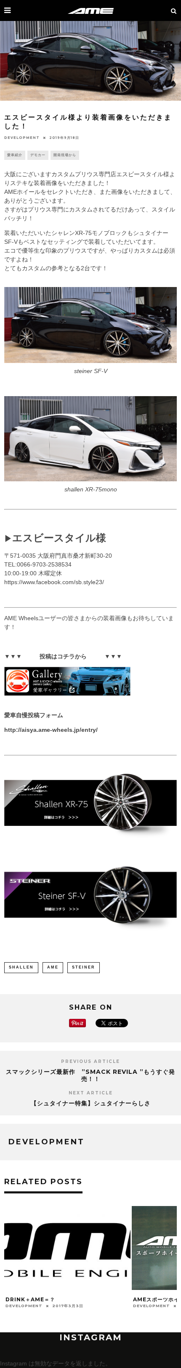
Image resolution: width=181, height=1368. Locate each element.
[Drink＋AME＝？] (67, 1287)
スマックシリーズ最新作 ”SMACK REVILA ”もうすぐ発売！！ (90, 1075)
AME (53, 967)
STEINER (83, 967)
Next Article (91, 1093)
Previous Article (90, 1061)
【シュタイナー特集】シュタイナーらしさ (91, 1103)
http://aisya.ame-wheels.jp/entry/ (51, 729)
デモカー (37, 155)
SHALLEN (21, 967)
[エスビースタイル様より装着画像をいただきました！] (90, 805)
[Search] (174, 10)
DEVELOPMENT (22, 138)
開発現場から (64, 155)
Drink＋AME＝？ (30, 1299)
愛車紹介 (14, 155)
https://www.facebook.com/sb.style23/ (54, 582)
